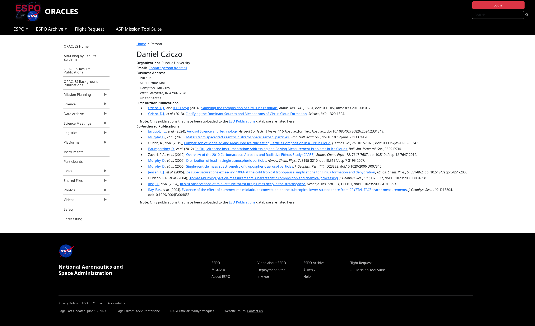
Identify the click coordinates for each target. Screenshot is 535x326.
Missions (218, 269)
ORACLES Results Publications (77, 71)
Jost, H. (153, 184)
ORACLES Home (76, 46)
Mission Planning (77, 95)
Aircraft (263, 277)
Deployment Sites (271, 270)
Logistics (70, 133)
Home (141, 44)
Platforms (71, 143)
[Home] (30, 11)
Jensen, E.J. (156, 172)
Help (307, 276)
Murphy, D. (156, 137)
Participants (73, 161)
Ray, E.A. (154, 189)
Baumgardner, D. (161, 149)
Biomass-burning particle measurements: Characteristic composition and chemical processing (263, 178)
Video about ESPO (271, 262)
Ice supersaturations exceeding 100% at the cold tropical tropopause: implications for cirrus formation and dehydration (280, 172)
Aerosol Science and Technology (212, 131)
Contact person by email (168, 68)
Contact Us (255, 311)
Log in (498, 5)
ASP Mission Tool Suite (139, 29)
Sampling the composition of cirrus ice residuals (239, 108)
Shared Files (73, 181)
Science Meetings (77, 124)
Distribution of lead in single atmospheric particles (226, 160)
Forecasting (73, 219)
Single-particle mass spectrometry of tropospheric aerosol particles (239, 166)
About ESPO (221, 276)
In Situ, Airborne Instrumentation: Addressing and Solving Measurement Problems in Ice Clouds (271, 149)
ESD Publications (242, 121)
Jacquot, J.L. (157, 131)
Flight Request (89, 29)
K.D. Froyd (181, 108)
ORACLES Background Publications (81, 83)
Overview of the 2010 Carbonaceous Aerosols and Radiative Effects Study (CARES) (250, 154)
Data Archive (73, 114)
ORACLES (61, 11)
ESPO (17, 29)
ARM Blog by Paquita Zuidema (80, 58)
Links (67, 172)
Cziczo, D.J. (156, 108)
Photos (69, 191)
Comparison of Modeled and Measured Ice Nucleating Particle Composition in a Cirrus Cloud (257, 143)
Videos (68, 200)
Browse (309, 269)
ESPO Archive (48, 29)
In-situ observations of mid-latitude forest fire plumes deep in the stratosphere (242, 184)
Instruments (73, 152)
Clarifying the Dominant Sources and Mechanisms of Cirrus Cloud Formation (246, 113)
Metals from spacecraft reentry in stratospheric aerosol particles (237, 137)
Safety (69, 209)
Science (69, 105)
